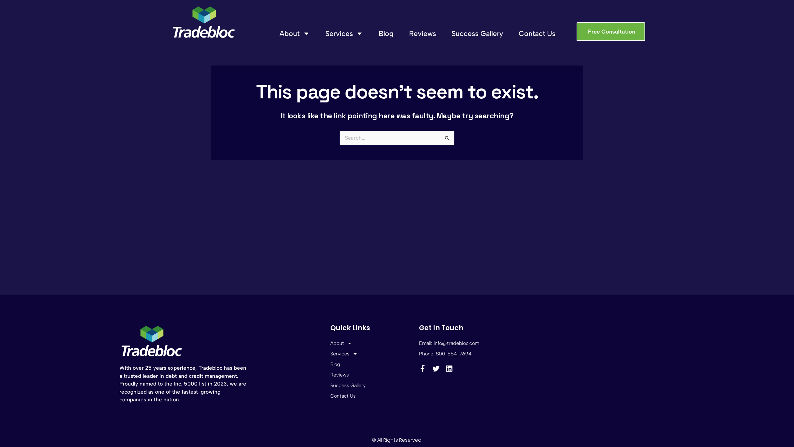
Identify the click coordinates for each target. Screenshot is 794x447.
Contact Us (537, 33)
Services (339, 33)
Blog (386, 33)
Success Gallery (477, 33)
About (289, 33)
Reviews (422, 33)
